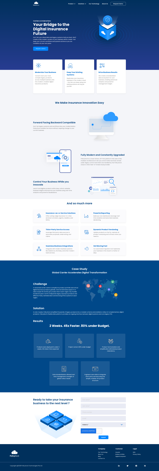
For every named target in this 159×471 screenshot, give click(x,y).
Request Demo (118, 4)
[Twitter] (127, 466)
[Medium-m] (145, 466)
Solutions (81, 4)
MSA (134, 452)
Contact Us (101, 458)
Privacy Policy (137, 454)
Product (71, 4)
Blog (99, 456)
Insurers (118, 452)
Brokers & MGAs (120, 454)
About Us (105, 4)
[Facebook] (136, 466)
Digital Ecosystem (121, 456)
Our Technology (94, 4)
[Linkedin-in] (119, 466)
